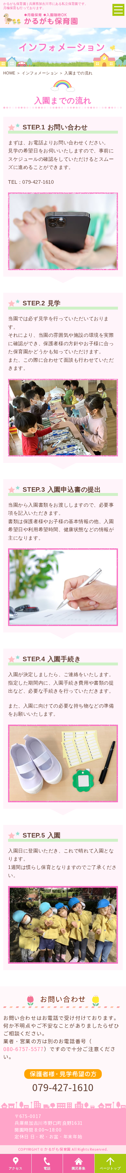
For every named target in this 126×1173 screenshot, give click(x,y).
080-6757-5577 (23, 1049)
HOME (9, 73)
